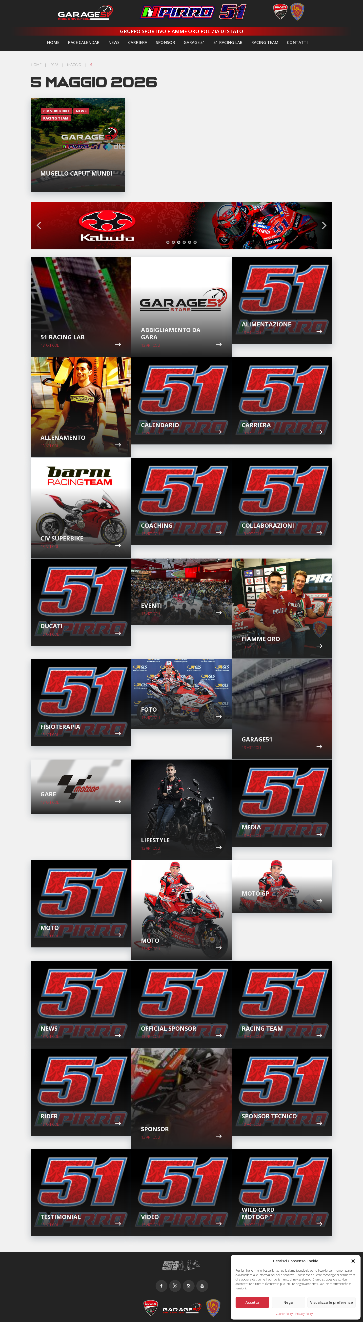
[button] (353, 1261)
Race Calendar (84, 42)
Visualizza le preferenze (331, 1302)
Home (53, 42)
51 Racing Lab (228, 42)
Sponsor (165, 42)
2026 (54, 65)
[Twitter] (175, 1286)
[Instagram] (189, 1286)
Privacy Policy (304, 1314)
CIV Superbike (56, 111)
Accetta (252, 1302)
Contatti (297, 42)
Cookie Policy (284, 1314)
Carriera (137, 42)
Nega (288, 1302)
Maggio (74, 65)
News (114, 42)
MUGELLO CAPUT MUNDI (76, 173)
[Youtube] (202, 1286)
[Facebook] (161, 1286)
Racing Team (264, 42)
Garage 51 (194, 42)
